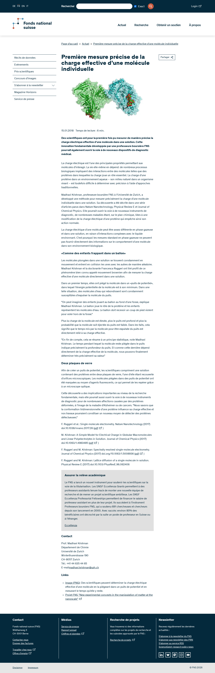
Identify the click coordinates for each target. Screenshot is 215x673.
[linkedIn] (161, 654)
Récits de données (24, 58)
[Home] (37, 28)
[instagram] (181, 654)
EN (23, 6)
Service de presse (24, 99)
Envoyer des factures (23, 643)
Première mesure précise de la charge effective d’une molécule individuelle (135, 44)
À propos (195, 25)
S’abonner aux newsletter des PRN (176, 640)
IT (27, 6)
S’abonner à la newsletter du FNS (175, 636)
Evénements (21, 64)
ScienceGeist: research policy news (176, 647)
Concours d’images (25, 78)
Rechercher (67, 6)
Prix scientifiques (24, 71)
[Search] (151, 6)
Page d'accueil (69, 44)
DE (14, 6)
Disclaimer (18, 668)
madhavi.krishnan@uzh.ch (84, 567)
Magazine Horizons (25, 92)
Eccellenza (71, 525)
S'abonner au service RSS (171, 643)
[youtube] (188, 654)
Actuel (122, 25)
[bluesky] (167, 654)
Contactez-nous (20, 640)
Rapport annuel (68, 630)
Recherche (141, 25)
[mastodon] (174, 654)
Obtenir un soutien (169, 25)
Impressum (33, 668)
